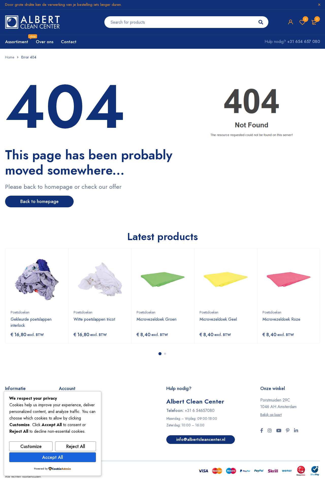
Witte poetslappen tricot (94, 319)
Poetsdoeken (20, 312)
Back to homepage (39, 201)
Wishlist (305, 19)
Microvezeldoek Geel (218, 319)
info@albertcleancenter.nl (200, 439)
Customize (31, 446)
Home (9, 57)
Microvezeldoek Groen (156, 319)
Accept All (52, 457)
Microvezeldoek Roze (281, 319)
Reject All (75, 446)
